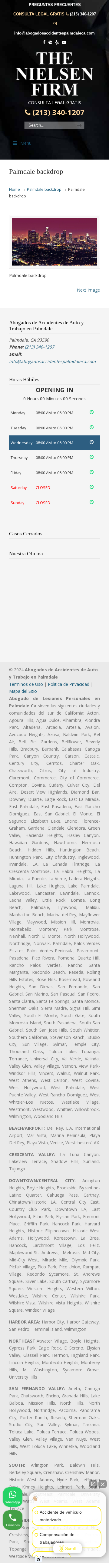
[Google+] (50, 42)
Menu (25, 143)
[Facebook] (44, 42)
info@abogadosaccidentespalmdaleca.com (54, 33)
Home (14, 189)
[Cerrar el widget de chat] (102, 1484)
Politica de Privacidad (68, 684)
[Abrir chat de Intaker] (38, 1559)
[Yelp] (57, 42)
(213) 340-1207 (83, 14)
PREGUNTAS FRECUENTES (55, 4)
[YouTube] (64, 42)
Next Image (88, 290)
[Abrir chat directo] (93, 1484)
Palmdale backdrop (44, 189)
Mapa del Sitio (23, 691)
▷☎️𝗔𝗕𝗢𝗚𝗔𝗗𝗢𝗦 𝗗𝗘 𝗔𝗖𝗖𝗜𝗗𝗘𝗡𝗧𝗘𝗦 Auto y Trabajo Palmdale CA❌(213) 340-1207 (54, 74)
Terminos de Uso (26, 684)
